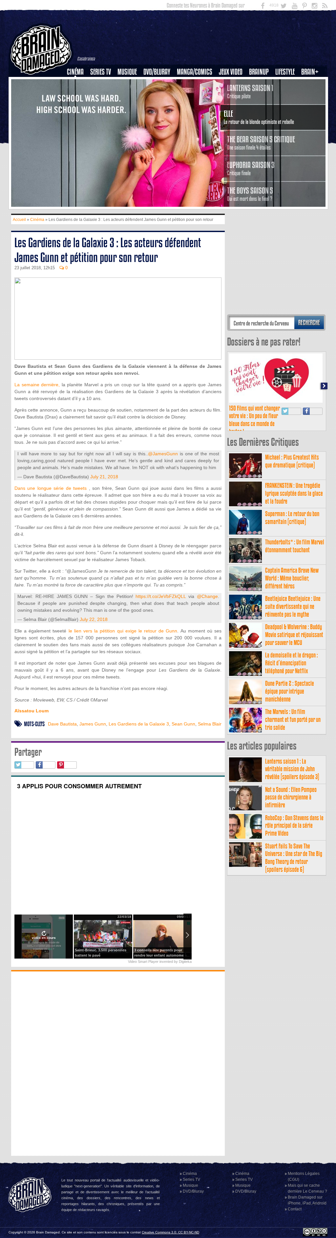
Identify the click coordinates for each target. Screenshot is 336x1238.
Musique (127, 71)
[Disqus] (117, 1063)
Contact (295, 1209)
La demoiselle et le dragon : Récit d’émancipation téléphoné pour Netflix (291, 663)
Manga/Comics (194, 71)
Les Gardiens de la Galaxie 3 (139, 723)
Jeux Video (230, 71)
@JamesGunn (163, 453)
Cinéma (75, 71)
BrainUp (259, 71)
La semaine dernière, (37, 384)
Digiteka (185, 962)
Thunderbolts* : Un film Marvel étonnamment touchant (294, 546)
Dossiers (77, 94)
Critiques (78, 83)
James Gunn (92, 723)
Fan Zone (312, 83)
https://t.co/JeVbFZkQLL (161, 596)
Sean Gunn (183, 723)
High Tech (287, 105)
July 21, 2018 (104, 476)
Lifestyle (285, 71)
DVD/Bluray (156, 71)
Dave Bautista (62, 723)
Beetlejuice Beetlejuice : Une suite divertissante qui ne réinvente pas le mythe (293, 606)
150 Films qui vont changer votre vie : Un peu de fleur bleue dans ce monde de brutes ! (254, 419)
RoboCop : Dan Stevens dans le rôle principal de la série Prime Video (294, 825)
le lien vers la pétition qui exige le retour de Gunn (123, 630)
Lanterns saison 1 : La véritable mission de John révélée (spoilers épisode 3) (292, 769)
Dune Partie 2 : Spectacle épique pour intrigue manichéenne (289, 691)
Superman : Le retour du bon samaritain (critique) (292, 517)
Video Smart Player (143, 962)
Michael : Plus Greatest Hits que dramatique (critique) (292, 461)
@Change (207, 596)
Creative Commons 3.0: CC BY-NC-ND (170, 1232)
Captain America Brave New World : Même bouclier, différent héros (292, 578)
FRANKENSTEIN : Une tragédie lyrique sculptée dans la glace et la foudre (294, 493)
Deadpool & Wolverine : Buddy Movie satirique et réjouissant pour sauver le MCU (294, 634)
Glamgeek (287, 94)
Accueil (19, 219)
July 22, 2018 (94, 619)
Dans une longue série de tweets (50, 488)
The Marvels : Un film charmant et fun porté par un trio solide (293, 719)
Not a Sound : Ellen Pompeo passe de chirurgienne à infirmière (291, 797)
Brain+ (310, 71)
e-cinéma (78, 105)
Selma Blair (209, 723)
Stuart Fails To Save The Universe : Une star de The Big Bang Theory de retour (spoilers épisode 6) (293, 857)
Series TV (100, 71)
